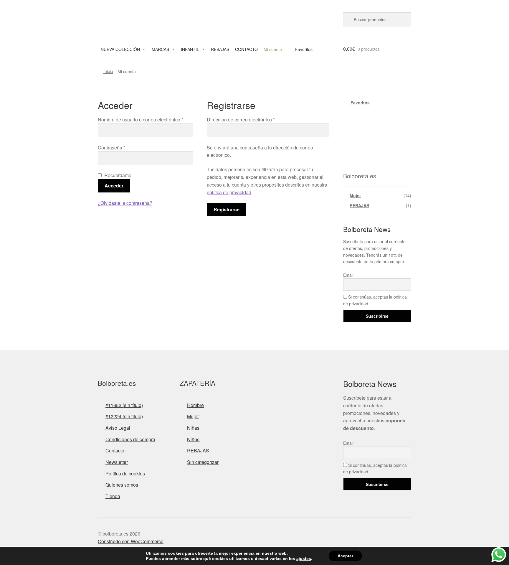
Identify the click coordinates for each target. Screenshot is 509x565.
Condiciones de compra (130, 439)
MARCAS (160, 49)
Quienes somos (121, 484)
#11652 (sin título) (124, 405)
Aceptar (345, 556)
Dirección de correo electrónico (241, 119)
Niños (193, 439)
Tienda (112, 496)
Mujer (355, 195)
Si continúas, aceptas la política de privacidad (375, 300)
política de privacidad (229, 192)
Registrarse (226, 209)
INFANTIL (190, 49)
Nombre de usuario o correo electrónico (140, 119)
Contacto (114, 450)
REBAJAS (220, 49)
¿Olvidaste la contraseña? (125, 203)
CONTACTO (246, 49)
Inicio (108, 71)
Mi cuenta (273, 49)
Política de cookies (125, 473)
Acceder (114, 185)
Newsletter (116, 462)
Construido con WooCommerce (130, 541)
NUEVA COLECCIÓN (120, 49)
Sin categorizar (203, 462)
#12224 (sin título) (124, 416)
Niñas (193, 427)
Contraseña (111, 147)
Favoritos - (304, 49)
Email (348, 275)
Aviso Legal (117, 427)
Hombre (195, 405)
